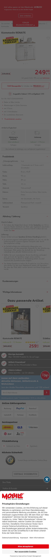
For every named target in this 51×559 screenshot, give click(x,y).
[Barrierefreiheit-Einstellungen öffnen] (47, 479)
